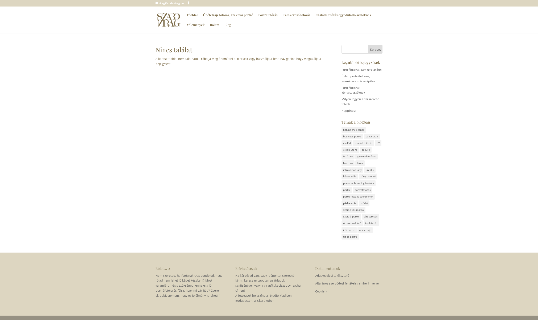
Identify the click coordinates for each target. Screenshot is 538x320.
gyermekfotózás (366, 156)
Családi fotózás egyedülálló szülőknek (343, 15)
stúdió (364, 203)
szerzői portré (351, 216)
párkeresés (349, 203)
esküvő (366, 149)
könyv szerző (368, 176)
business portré (352, 136)
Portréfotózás (268, 15)
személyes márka (353, 210)
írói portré (349, 230)
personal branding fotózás (358, 183)
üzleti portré (350, 236)
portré (347, 190)
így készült (371, 223)
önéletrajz (365, 230)
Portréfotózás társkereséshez (362, 70)
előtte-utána (350, 149)
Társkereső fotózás (296, 15)
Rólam (214, 25)
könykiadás (349, 176)
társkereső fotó (352, 223)
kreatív (370, 170)
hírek (360, 163)
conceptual (372, 136)
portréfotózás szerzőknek (358, 196)
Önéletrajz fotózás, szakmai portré (228, 15)
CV (378, 143)
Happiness (349, 111)
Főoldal (192, 15)
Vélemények (196, 25)
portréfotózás (363, 190)
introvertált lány (352, 170)
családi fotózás (363, 143)
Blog (227, 25)
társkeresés (371, 216)
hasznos (348, 163)
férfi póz (348, 156)
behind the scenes (353, 130)
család (347, 143)
